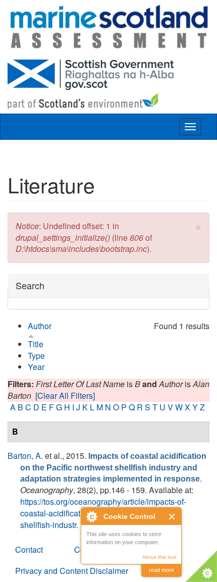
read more (161, 570)
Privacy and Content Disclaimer (71, 570)
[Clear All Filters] (65, 395)
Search (30, 285)
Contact (29, 549)
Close (172, 516)
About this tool (159, 557)
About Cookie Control (91, 516)
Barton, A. (25, 455)
